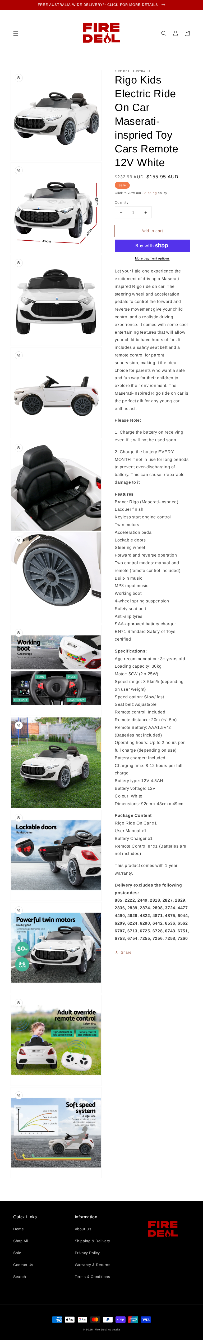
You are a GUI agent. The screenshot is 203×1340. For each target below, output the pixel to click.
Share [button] (126, 952)
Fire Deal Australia (107, 1329)
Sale (17, 1253)
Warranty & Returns (92, 1265)
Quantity (121, 202)
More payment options (152, 258)
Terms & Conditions (92, 1277)
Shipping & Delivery (92, 1241)
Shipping (149, 193)
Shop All (20, 1241)
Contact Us (23, 1265)
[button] (16, 33)
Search (19, 1277)
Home (18, 1229)
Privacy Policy (87, 1253)
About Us (83, 1229)
